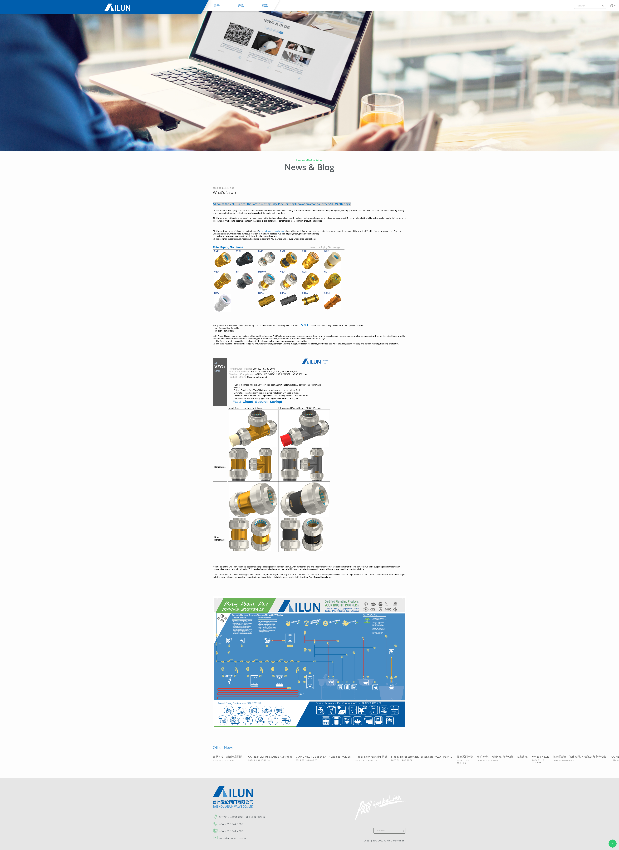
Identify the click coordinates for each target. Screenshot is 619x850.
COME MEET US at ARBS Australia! (270, 756)
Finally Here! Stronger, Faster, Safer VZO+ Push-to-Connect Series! (422, 756)
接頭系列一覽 (465, 756)
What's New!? (540, 756)
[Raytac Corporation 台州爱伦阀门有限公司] (233, 807)
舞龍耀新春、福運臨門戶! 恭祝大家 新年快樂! (580, 756)
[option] (309, 78)
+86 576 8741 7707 (231, 830)
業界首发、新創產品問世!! (228, 756)
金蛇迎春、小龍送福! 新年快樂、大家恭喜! (502, 756)
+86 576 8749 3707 (231, 823)
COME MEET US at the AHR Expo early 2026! (324, 756)
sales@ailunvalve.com (232, 837)
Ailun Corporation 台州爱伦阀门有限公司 (102, 9)
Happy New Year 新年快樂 (371, 756)
